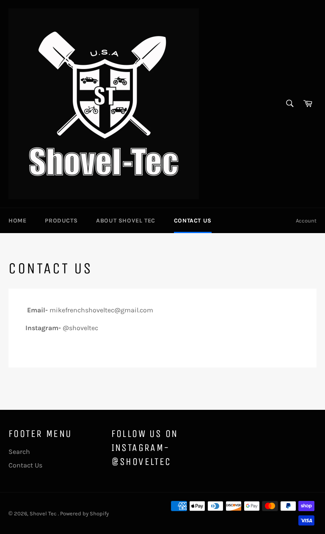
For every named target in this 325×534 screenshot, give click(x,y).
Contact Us (193, 220)
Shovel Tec (44, 513)
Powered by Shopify (84, 513)
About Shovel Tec (125, 220)
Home (17, 220)
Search (19, 452)
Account (306, 220)
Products (61, 220)
